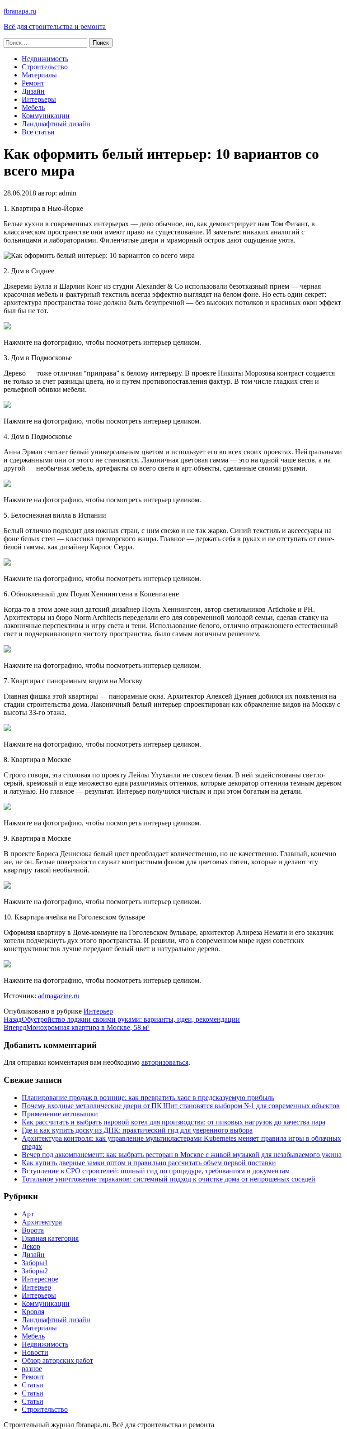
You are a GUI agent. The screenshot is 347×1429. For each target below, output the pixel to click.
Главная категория (50, 1238)
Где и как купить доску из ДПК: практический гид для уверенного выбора (137, 1130)
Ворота (33, 1230)
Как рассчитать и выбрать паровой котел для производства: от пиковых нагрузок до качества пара (173, 1122)
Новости (35, 1352)
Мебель (33, 107)
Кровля (33, 1311)
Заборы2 (35, 1271)
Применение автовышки (60, 1114)
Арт (28, 1214)
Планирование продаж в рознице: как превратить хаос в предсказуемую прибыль (148, 1097)
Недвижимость (45, 58)
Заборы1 (35, 1263)
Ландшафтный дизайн (56, 124)
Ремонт (33, 83)
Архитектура (42, 1222)
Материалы (39, 75)
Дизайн (33, 91)
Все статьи (38, 132)
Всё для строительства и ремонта (55, 26)
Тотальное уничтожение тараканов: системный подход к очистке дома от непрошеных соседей (168, 1179)
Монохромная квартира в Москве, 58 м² (77, 1027)
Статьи (32, 1385)
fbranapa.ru (20, 11)
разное (32, 1368)
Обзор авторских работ (57, 1360)
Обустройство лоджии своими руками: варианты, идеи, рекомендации (122, 1019)
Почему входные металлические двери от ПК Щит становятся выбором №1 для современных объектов (181, 1106)
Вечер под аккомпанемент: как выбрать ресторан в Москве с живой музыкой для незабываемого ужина (182, 1154)
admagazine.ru (59, 996)
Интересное (40, 1279)
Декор (31, 1246)
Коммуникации (46, 115)
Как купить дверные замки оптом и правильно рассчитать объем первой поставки (149, 1163)
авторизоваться (164, 1062)
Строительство (45, 67)
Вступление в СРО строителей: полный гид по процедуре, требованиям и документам (156, 1171)
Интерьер (98, 1011)
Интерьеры (39, 99)
